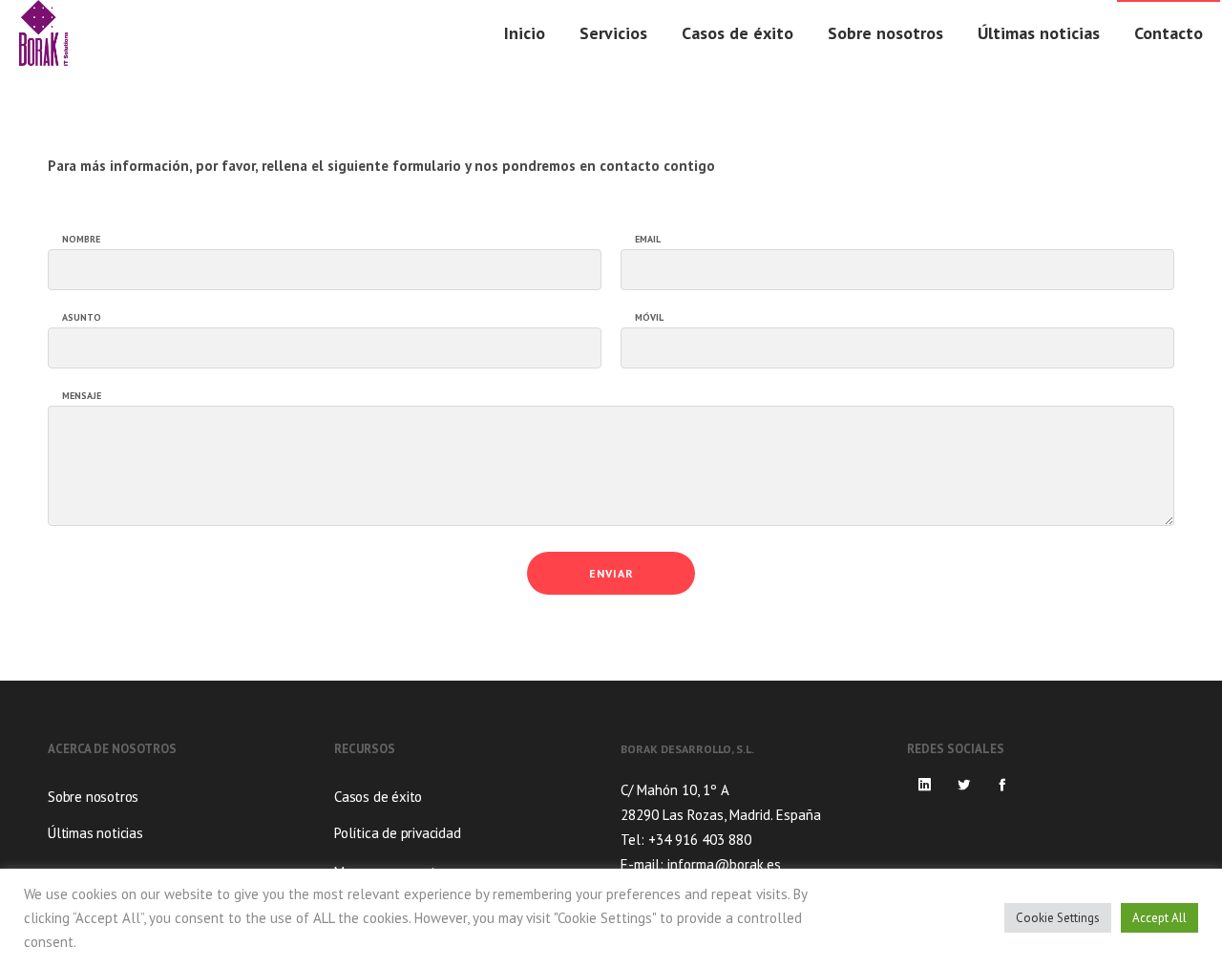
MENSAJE (81, 396)
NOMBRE (81, 239)
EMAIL (648, 239)
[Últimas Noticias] (181, 830)
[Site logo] (43, 33)
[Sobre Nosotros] (181, 799)
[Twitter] (964, 785)
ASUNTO (81, 318)
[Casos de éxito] (467, 799)
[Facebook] (1002, 785)
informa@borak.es (724, 864)
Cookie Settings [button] (1058, 918)
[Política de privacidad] (467, 830)
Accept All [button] (1159, 918)
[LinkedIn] (925, 785)
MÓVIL (649, 318)
